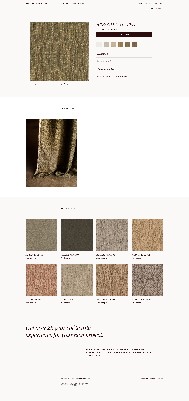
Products (73, 3)
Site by (89, 378)
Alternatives (120, 76)
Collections (65, 3)
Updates (81, 3)
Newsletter (76, 378)
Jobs (69, 378)
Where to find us (145, 3)
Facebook (152, 378)
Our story (155, 3)
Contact (64, 378)
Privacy (83, 378)
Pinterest (160, 378)
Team (161, 3)
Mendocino (112, 30)
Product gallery (104, 76)
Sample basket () (157, 8)
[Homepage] (36, 3)
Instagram (144, 378)
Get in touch (100, 352)
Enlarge (34, 84)
